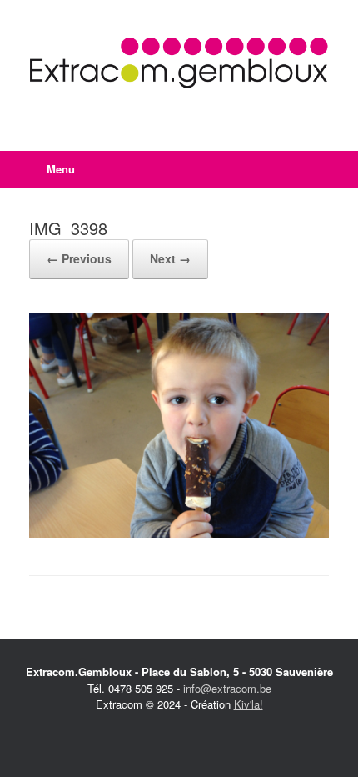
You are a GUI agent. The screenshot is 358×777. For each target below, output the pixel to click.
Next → (170, 258)
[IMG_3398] (179, 533)
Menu (61, 169)
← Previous (79, 258)
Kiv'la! (248, 704)
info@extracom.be (227, 688)
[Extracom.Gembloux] (179, 63)
